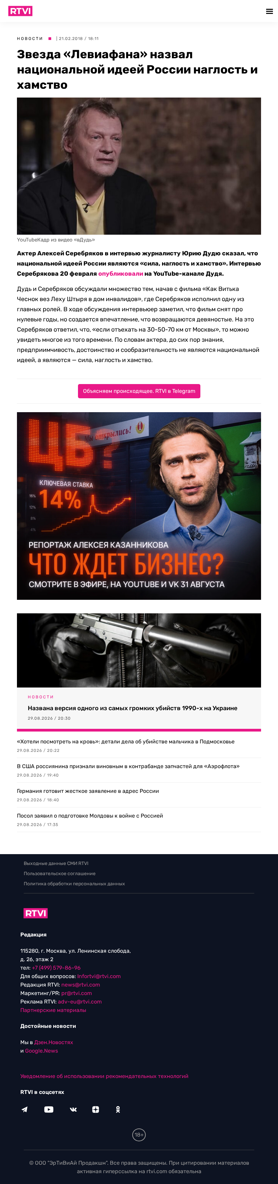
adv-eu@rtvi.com (80, 1001)
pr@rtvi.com (76, 993)
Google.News (41, 1051)
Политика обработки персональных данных (74, 884)
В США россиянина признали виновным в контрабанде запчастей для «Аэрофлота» (128, 766)
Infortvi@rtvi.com (99, 976)
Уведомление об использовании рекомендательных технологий (104, 1076)
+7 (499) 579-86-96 (56, 968)
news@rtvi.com (80, 984)
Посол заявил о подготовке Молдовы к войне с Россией (90, 815)
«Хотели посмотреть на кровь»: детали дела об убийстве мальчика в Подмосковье (126, 741)
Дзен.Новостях (53, 1042)
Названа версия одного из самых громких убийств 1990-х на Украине (132, 708)
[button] (270, 11)
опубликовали (120, 273)
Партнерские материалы (53, 1010)
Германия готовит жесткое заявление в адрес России (88, 791)
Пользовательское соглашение (60, 873)
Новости (30, 38)
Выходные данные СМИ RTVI (56, 863)
